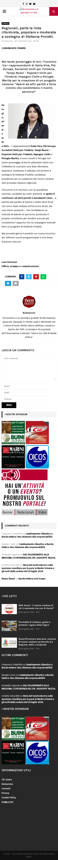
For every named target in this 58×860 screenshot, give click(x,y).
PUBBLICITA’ (8, 802)
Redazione (8, 41)
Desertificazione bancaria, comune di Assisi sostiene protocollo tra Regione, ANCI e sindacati (37, 642)
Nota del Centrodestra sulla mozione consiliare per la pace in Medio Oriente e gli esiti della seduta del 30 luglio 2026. (28, 568)
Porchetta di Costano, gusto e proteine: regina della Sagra (34, 623)
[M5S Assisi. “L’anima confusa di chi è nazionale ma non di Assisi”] (9, 609)
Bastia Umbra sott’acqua (32, 578)
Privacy (5, 793)
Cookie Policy (9, 797)
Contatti (6, 788)
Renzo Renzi (8, 578)
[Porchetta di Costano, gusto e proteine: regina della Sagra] (9, 626)
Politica (5, 23)
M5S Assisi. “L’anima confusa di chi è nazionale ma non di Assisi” (36, 607)
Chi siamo (7, 779)
